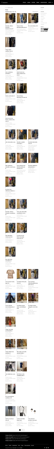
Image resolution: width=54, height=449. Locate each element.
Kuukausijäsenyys (43, 14)
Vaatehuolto (42, 24)
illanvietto (47, 28)
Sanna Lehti (14, 447)
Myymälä (42, 19)
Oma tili (32, 445)
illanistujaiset (46, 28)
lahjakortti (46, 29)
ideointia (44, 28)
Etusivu (24, 2)
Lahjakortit (42, 16)
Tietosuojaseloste (27, 445)
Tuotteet (33, 2)
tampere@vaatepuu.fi (24, 440)
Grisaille (21, 447)
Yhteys (49, 2)
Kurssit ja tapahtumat (44, 13)
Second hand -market (44, 22)
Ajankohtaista (44, 2)
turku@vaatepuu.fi (23, 438)
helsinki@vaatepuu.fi (24, 435)
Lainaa (28, 2)
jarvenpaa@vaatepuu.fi (25, 437)
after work (41, 28)
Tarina (37, 2)
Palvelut (42, 21)
